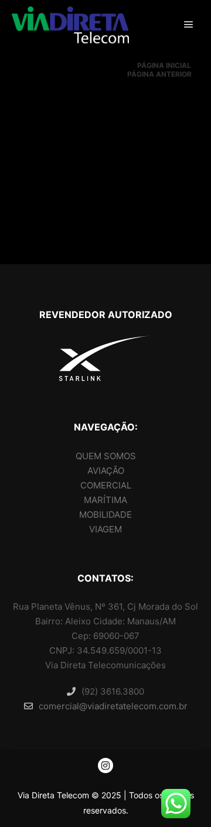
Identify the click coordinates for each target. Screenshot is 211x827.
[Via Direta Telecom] (70, 25)
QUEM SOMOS (106, 456)
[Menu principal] (188, 24)
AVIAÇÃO (105, 470)
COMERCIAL (105, 485)
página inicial (164, 65)
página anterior (159, 74)
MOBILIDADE (105, 514)
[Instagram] (105, 765)
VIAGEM (105, 529)
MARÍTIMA (105, 499)
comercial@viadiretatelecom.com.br (113, 706)
